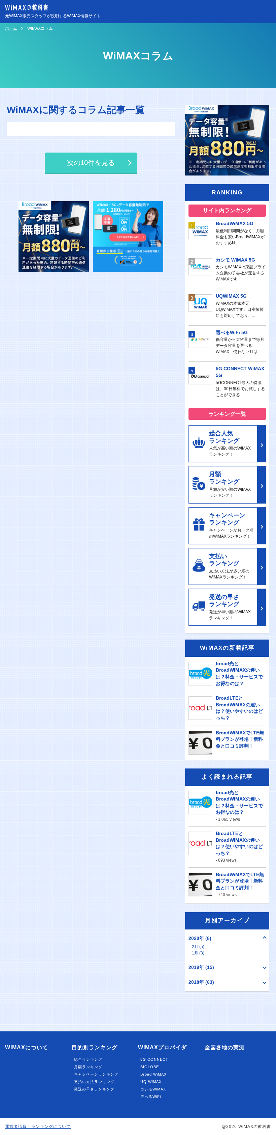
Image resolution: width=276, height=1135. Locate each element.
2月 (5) (198, 946)
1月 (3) (198, 953)
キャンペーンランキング (96, 1074)
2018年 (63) (201, 982)
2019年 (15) (201, 967)
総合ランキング (88, 1059)
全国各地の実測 (225, 1047)
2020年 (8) (199, 938)
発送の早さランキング (94, 1089)
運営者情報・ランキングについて (38, 1126)
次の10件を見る (91, 162)
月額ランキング (88, 1067)
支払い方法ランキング (94, 1082)
